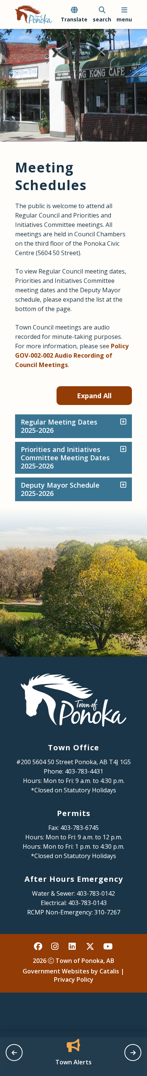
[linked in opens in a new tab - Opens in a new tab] (73, 946)
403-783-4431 (84, 771)
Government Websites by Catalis (71, 971)
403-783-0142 (96, 893)
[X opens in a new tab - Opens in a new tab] (90, 946)
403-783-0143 (87, 903)
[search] (102, 14)
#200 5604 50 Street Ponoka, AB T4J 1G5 (73, 762)
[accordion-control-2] (121, 450)
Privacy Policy (73, 979)
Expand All (94, 395)
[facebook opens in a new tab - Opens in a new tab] (38, 946)
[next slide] (132, 1052)
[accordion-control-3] (121, 485)
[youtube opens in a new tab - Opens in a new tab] (107, 946)
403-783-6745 (79, 828)
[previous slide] (14, 1052)
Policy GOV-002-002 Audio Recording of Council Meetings (72, 355)
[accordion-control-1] (121, 422)
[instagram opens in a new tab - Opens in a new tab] (55, 946)
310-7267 (107, 912)
